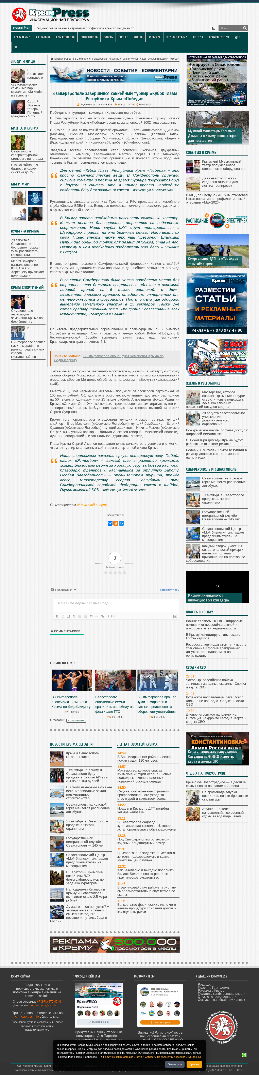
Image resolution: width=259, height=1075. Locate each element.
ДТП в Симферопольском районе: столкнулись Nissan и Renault (213, 261)
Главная (59, 58)
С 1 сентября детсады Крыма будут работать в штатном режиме (214, 442)
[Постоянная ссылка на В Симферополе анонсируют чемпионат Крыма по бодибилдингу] (72, 690)
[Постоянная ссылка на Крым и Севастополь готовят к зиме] (57, 764)
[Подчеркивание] (68, 616)
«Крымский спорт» (92, 505)
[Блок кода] (97, 616)
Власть (108, 37)
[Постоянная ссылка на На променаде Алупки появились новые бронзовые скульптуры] (193, 803)
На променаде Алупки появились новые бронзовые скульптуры (225, 795)
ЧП (16, 47)
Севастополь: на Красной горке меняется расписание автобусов (88, 808)
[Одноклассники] (115, 523)
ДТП (237, 37)
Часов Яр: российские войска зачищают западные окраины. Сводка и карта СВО (216, 683)
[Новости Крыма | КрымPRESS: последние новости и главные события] (50, 21)
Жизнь (138, 37)
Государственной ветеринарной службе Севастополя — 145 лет (85, 841)
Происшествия (219, 37)
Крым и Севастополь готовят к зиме (83, 755)
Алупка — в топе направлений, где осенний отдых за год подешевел (223, 812)
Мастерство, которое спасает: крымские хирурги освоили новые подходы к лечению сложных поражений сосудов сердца (144, 775)
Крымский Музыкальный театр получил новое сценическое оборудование (223, 165)
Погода (198, 37)
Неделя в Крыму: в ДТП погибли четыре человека (143, 810)
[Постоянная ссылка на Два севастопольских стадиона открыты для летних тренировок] (193, 190)
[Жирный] (57, 616)
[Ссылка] (102, 616)
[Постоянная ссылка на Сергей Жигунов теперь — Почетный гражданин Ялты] (18, 113)
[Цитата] (91, 616)
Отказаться (175, 1064)
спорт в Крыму (76, 721)
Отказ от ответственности (217, 996)
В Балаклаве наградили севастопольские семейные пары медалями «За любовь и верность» (28, 83)
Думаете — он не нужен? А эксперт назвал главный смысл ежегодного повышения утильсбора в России (79, 914)
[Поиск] (245, 28)
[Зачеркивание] (74, 616)
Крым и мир (22, 37)
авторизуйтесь (169, 589)
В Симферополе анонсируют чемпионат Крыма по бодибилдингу (71, 702)
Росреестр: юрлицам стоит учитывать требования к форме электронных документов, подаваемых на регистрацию (213, 592)
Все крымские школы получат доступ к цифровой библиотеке (217, 432)
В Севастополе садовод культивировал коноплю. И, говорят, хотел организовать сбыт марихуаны (146, 825)
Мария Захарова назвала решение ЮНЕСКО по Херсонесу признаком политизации (27, 268)
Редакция (205, 984)
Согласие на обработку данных (221, 999)
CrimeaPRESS (104, 104)
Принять (194, 1064)
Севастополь (89, 37)
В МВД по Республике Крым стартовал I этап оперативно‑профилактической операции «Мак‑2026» (217, 198)
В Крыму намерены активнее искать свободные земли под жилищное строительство (89, 792)
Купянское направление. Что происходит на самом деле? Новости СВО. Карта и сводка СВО (213, 756)
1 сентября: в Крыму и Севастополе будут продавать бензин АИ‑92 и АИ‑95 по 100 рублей (87, 775)
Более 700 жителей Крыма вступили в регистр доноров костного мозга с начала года (216, 453)
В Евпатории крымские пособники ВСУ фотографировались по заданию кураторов (85, 877)
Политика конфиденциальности (221, 993)
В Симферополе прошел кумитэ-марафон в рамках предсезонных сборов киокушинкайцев (28, 342)
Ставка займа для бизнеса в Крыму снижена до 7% (24, 168)
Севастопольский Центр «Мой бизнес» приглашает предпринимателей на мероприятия (87, 860)
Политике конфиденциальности (122, 1056)
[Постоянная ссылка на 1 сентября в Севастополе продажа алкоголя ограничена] (57, 833)
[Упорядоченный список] (80, 616)
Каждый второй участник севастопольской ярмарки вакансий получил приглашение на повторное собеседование (215, 553)
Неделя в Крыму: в (49, 28)
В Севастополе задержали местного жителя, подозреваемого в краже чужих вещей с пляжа (146, 856)
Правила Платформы (214, 987)
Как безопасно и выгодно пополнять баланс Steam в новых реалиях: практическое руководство (145, 873)
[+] (113, 615)
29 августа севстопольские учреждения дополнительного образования (223, 418)
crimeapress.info (27, 1016)
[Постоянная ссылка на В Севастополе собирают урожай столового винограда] (18, 148)
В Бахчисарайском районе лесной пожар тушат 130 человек (144, 758)
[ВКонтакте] (110, 523)
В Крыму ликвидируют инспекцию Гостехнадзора (213, 636)
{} (107, 615)
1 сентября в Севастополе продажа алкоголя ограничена (87, 825)
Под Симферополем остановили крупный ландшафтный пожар (143, 841)
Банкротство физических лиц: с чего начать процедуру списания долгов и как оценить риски (147, 908)
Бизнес (123, 37)
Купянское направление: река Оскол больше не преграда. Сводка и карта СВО (215, 700)
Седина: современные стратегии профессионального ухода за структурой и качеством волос (143, 795)
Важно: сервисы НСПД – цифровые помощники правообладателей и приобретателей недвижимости (214, 624)
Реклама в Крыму (211, 990)
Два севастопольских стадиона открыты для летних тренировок (220, 182)
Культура (154, 37)
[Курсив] (63, 616)
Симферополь (65, 37)
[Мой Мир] (121, 523)
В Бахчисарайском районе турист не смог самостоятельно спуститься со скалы (146, 891)
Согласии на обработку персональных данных (173, 1056)
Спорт (69, 58)
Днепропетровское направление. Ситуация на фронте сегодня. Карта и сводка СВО (216, 718)
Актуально (43, 37)
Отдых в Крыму (176, 37)
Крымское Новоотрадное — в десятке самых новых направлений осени (216, 784)
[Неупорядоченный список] (85, 616)
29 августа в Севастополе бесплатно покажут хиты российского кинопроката (25, 247)
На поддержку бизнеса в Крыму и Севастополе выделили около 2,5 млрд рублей (86, 894)
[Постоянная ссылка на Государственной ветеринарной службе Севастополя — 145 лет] (57, 849)
